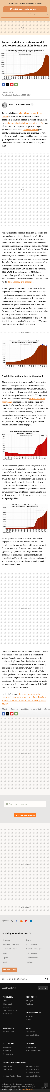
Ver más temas (9, 970)
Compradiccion (8, 1054)
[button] (21, 104)
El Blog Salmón (31, 1047)
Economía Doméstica (10, 949)
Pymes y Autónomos (33, 1051)
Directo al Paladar (9, 1032)
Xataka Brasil (7, 1069)
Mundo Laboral (31, 944)
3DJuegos (29, 1001)
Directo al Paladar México (12, 1076)
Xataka (5, 1001)
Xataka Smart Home (10, 1010)
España (5, 958)
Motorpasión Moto (32, 1035)
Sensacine (29, 1016)
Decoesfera (7, 1051)
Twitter (7, 84)
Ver (26, 815)
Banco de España (30, 129)
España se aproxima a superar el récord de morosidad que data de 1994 (24, 700)
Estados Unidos (31, 953)
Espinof (28, 1019)
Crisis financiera (32, 958)
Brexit (5, 953)
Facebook (3, 84)
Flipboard (11, 84)
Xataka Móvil (7, 1004)
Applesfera (6, 1007)
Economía (14, 709)
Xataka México (8, 1066)
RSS (21, 920)
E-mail (16, 84)
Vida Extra (29, 1004)
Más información (28, 1090)
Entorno (29, 940)
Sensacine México (32, 1069)
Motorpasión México (33, 1076)
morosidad (37, 709)
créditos (25, 709)
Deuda (5, 962)
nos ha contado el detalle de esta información (24, 123)
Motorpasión (30, 1032)
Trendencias (7, 1047)
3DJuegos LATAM (32, 1066)
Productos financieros (34, 949)
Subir (41, 988)
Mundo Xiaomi (8, 1014)
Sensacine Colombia (33, 1073)
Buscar (47, 979)
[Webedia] (9, 990)
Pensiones (29, 962)
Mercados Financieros (11, 944)
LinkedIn (31, 920)
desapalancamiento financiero (20, 282)
